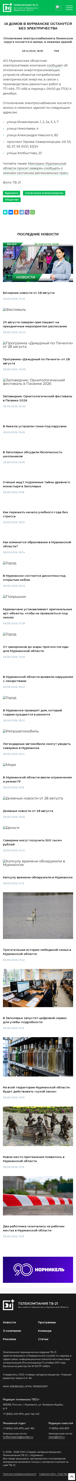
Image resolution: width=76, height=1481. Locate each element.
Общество (12, 199)
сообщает (55, 65)
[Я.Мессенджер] (5, 212)
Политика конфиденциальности (19, 1474)
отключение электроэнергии (44, 193)
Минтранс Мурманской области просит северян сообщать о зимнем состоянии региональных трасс (35, 168)
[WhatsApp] (32, 212)
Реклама (9, 1339)
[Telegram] (21, 212)
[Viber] (27, 212)
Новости (9, 1322)
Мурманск (11, 193)
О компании (12, 1331)
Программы (47, 1322)
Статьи (43, 1339)
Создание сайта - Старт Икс (53, 1474)
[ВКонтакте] (10, 212)
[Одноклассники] (16, 212)
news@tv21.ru (57, 1436)
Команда (44, 1331)
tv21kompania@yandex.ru (18, 1436)
